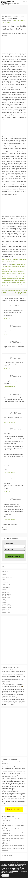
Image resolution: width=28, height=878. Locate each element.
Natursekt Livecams (6, 594)
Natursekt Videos (9, 269)
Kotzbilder (4, 589)
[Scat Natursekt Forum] (14, 754)
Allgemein (4, 574)
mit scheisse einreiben (7, 282)
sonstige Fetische (6, 604)
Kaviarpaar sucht (18, 276)
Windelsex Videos (6, 612)
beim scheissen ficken (15, 271)
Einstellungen (15, 871)
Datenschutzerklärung (18, 870)
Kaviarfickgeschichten (7, 275)
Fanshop (4, 579)
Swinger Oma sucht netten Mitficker (10, 669)
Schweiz (4, 602)
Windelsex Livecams (6, 610)
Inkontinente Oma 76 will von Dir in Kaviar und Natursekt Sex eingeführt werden (20, 292)
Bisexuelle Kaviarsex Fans (8, 576)
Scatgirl (21, 284)
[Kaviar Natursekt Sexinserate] (14, 8)
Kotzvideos (4, 591)
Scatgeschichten (14, 284)
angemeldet (9, 527)
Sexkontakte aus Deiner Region (12, 667)
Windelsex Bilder (5, 609)
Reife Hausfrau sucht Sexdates (9, 776)
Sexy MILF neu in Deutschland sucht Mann (11, 688)
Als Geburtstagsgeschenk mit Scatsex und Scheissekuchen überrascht (7, 292)
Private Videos (5, 600)
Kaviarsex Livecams (6, 584)
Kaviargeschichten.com (8, 276)
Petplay (3, 599)
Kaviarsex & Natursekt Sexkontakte (7, 1)
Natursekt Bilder (10, 268)
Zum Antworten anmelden (9, 318)
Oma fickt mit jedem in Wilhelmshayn (10, 791)
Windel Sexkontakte (6, 607)
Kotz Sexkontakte (6, 587)
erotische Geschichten (17, 264)
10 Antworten (11, 285)
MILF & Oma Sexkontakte (10, 759)
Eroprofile (14, 273)
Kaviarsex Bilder (15, 266)
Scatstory (4, 285)
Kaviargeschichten (18, 275)
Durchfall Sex (7, 273)
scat (9, 284)
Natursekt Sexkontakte (7, 595)
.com (21, 269)
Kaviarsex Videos (6, 586)
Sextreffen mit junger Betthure (8, 696)
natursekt (16, 282)
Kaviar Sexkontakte (6, 581)
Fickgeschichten (21, 273)
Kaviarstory (15, 278)
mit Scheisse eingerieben (18, 280)
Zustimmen (5, 875)
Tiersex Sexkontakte (6, 605)
